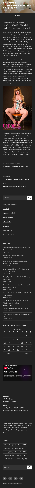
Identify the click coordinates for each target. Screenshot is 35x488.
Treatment (21, 459)
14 (22, 343)
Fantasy (8, 448)
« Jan (8, 353)
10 (5, 343)
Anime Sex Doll (8, 217)
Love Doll (6, 226)
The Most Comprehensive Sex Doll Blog (17, 5)
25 (9, 350)
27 (18, 350)
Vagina (20, 164)
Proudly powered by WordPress (12, 483)
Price (21, 455)
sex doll (14, 42)
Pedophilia (16, 166)
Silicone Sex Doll (8, 235)
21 (22, 346)
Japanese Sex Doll (9, 213)
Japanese (20, 448)
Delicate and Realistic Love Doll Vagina (15, 309)
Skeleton (24, 166)
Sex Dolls (6, 209)
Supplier (13, 164)
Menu (18, 15)
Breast (8, 166)
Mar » (26, 353)
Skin (7, 164)
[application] (17, 373)
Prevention (9, 455)
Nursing (8, 452)
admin (21, 22)
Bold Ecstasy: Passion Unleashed (13, 255)
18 (9, 346)
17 (4, 346)
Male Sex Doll (7, 230)
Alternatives (10, 445)
